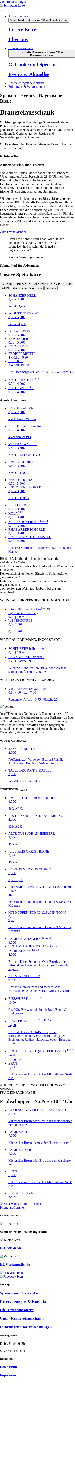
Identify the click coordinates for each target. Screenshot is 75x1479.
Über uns (18, 39)
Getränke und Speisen (31, 64)
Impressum (8, 1375)
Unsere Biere (22, 29)
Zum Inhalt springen (13, 2)
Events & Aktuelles (28, 74)
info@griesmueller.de (15, 1264)
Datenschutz (9, 1367)
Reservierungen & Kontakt (23, 1301)
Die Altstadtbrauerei (17, 1310)
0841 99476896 (10, 1248)
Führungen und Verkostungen (26, 1327)
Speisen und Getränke (19, 1293)
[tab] (16, 284)
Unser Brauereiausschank (22, 1318)
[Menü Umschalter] (1, 10)
